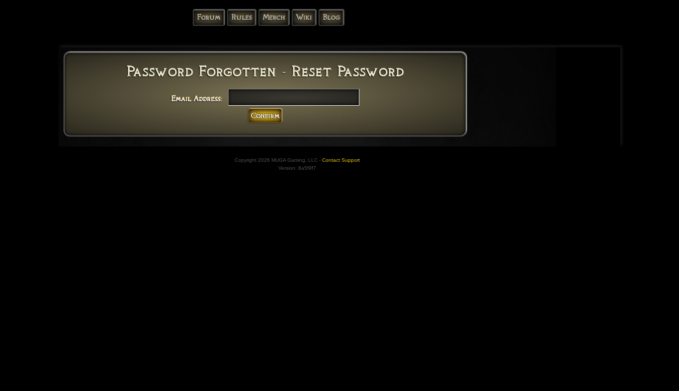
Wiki (304, 17)
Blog (331, 17)
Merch (273, 17)
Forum (208, 17)
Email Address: (196, 99)
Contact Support (341, 160)
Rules (241, 17)
